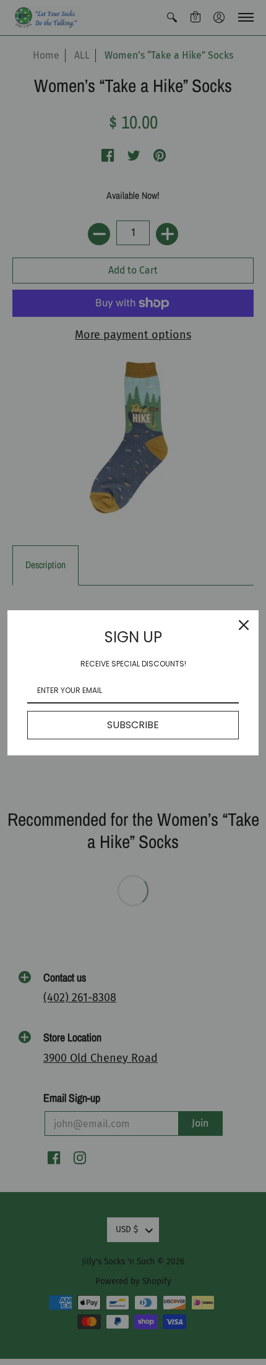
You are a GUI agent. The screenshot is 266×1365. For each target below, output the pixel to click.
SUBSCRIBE (133, 725)
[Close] (244, 625)
